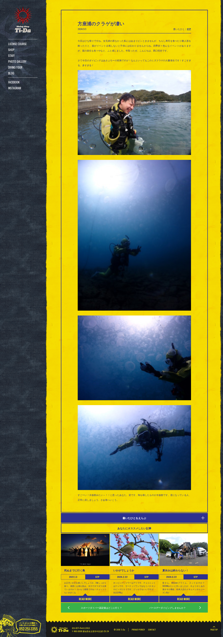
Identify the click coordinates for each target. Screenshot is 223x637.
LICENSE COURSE (17, 43)
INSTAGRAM (14, 88)
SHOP (11, 49)
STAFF (11, 55)
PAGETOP (214, 629)
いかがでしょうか (123, 570)
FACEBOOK (14, 82)
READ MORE (85, 599)
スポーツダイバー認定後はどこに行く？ (101, 607)
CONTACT (152, 629)
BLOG (11, 73)
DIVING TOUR (15, 67)
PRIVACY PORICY (138, 629)
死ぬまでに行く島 (74, 570)
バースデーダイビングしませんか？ (167, 607)
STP (189, 29)
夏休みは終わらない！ (175, 570)
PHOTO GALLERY (17, 61)
